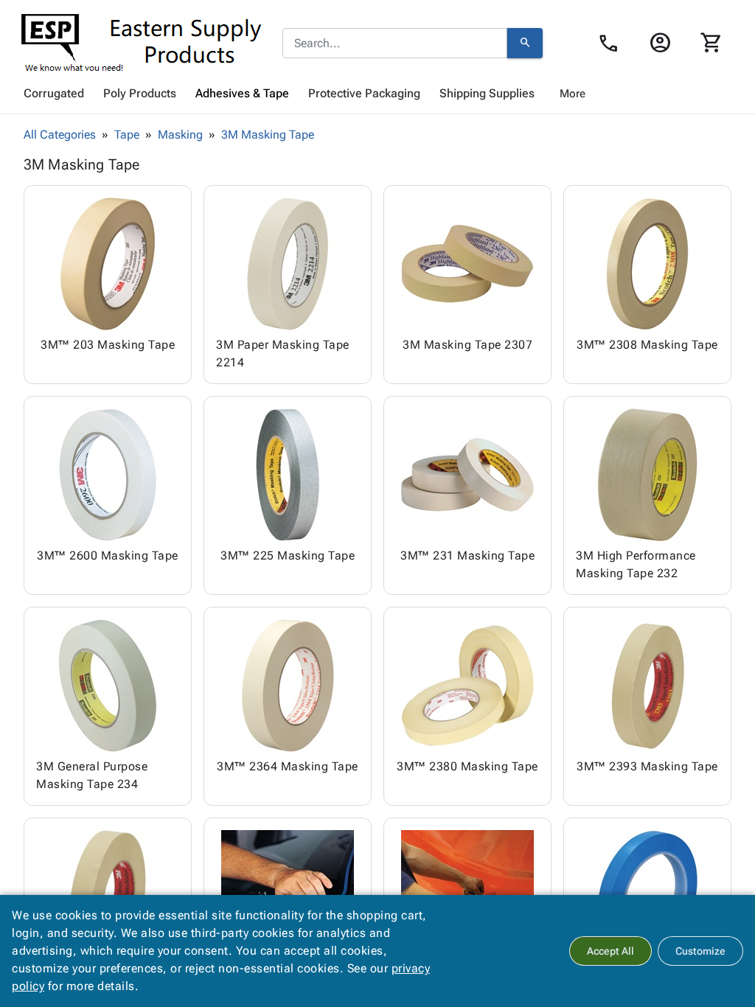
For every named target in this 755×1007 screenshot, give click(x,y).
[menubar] (377, 94)
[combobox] (395, 43)
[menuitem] (54, 93)
